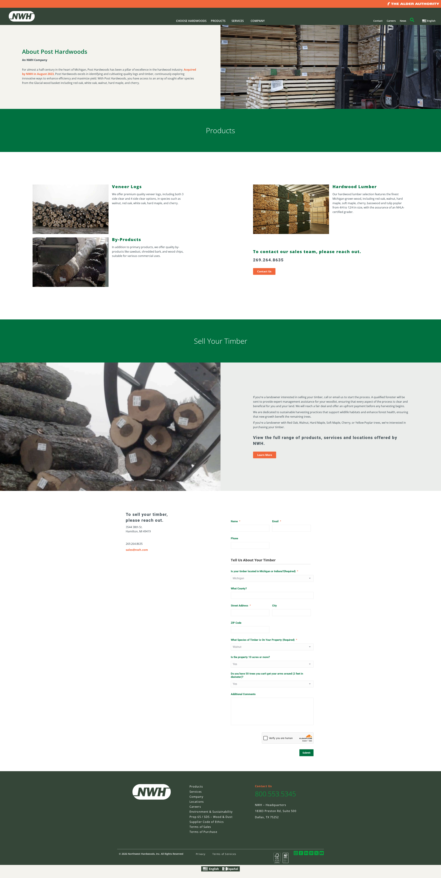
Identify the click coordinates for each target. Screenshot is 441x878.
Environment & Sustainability (211, 812)
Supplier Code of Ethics (206, 822)
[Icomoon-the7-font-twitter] (316, 853)
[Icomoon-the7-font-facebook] (301, 853)
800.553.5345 (275, 793)
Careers (391, 20)
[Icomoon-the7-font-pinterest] (311, 853)
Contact (378, 20)
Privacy (200, 854)
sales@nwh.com (137, 550)
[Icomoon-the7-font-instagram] (296, 853)
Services (195, 792)
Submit (306, 752)
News (403, 20)
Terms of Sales (200, 827)
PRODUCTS (218, 21)
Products (196, 786)
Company (196, 797)
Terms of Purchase (203, 832)
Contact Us (263, 786)
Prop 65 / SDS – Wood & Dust (211, 817)
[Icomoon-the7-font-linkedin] (306, 853)
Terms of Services (224, 854)
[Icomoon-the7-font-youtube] (322, 853)
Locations (196, 802)
